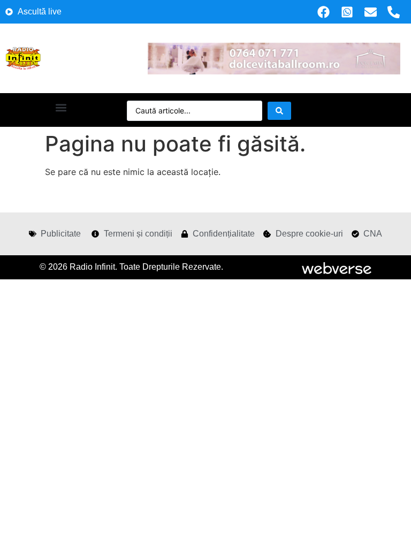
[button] (61, 107)
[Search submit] (279, 111)
